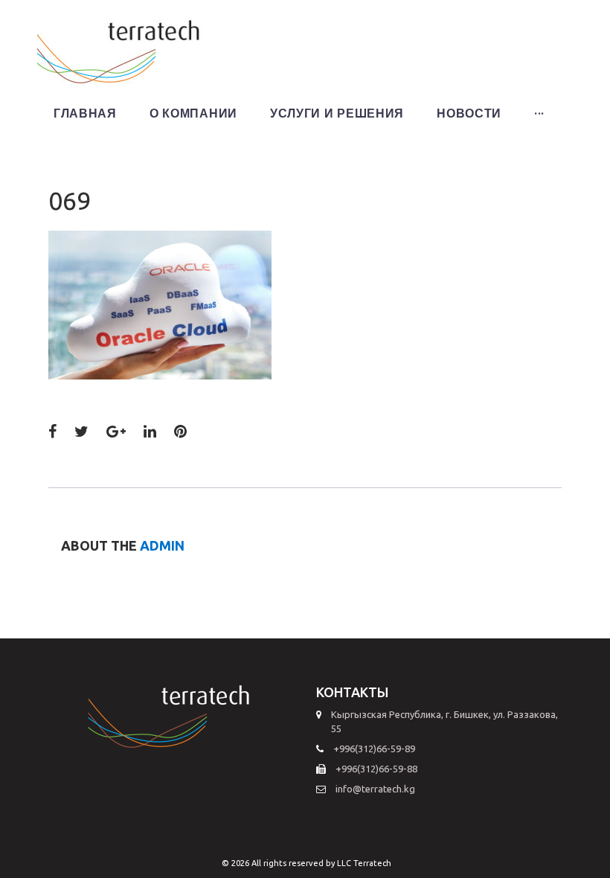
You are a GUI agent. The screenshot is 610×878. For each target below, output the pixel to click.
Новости (469, 113)
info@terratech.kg (375, 789)
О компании (193, 113)
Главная (85, 113)
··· (539, 113)
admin (162, 545)
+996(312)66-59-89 (374, 748)
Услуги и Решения (337, 113)
